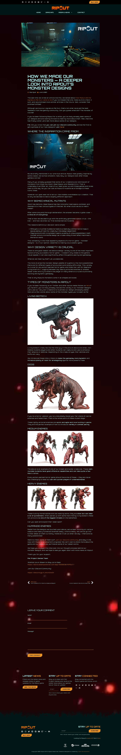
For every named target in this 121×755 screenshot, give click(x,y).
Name (30, 615)
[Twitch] (41, 2)
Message (31, 631)
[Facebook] (22, 2)
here (99, 738)
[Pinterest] (35, 2)
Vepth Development (83, 751)
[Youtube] (38, 2)
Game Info (50, 12)
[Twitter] (29, 2)
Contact (81, 12)
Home (38, 12)
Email (29, 623)
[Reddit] (32, 2)
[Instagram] (25, 2)
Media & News (64, 12)
